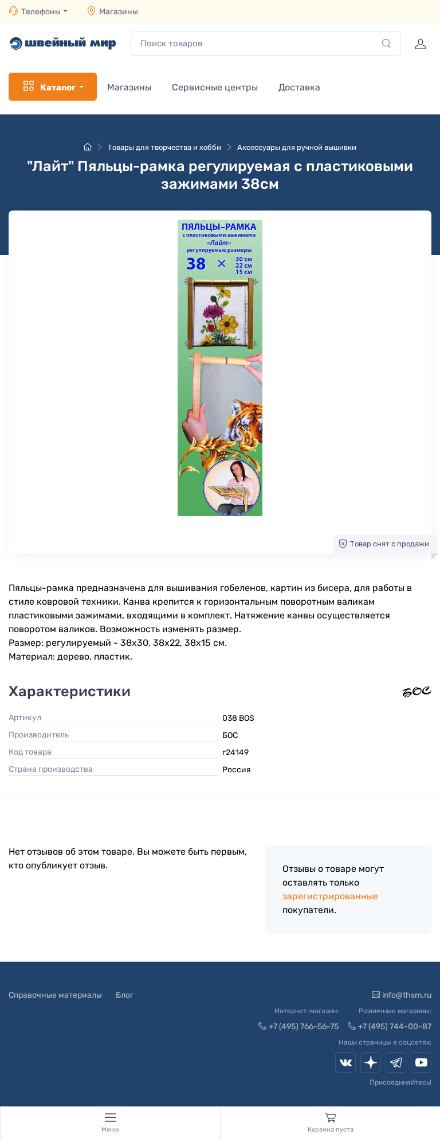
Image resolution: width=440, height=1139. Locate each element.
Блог (124, 995)
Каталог (58, 87)
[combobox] (265, 44)
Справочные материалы (55, 995)
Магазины (118, 12)
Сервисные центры (215, 87)
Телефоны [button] (41, 12)
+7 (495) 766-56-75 (304, 1026)
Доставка (299, 87)
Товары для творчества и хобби (164, 147)
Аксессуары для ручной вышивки (296, 147)
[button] (220, 368)
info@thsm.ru (406, 995)
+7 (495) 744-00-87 (394, 1026)
